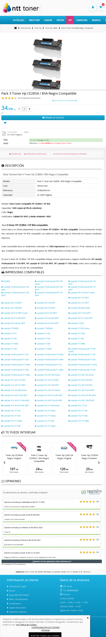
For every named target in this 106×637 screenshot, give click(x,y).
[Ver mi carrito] (100, 7)
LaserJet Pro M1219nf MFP (82, 400)
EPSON (60, 20)
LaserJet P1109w (44, 348)
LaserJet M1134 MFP (12, 302)
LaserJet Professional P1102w (49, 354)
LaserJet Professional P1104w (49, 359)
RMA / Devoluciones (18, 599)
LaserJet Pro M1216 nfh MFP (83, 395)
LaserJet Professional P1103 (82, 354)
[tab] (66, 140)
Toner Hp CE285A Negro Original (64, 456)
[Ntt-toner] (15, 28)
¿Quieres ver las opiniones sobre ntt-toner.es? (51, 561)
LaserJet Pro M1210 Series (48, 390)
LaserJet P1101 (10, 333)
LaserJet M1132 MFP (79, 297)
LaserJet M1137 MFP (79, 302)
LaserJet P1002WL (44, 328)
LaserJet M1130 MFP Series (82, 292)
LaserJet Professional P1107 (49, 364)
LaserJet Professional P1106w (16, 364)
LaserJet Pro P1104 (11, 415)
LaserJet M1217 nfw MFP (81, 318)
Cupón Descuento (17, 607)
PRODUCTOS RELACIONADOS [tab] (66, 154)
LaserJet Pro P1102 (11, 410)
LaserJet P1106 (77, 338)
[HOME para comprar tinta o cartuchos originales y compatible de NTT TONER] (22, 13)
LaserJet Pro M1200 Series (15, 390)
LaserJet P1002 (77, 323)
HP (70, 20)
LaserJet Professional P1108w (49, 369)
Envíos (12, 590)
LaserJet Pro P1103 (78, 410)
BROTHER (34, 20)
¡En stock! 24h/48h (39, 140)
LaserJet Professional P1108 (15, 369)
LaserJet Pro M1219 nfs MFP (16, 405)
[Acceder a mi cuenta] (93, 7)
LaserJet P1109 (10, 348)
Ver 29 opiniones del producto (29, 98)
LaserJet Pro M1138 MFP (47, 385)
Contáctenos (15, 603)
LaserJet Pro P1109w (45, 426)
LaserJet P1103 (10, 338)
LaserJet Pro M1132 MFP (14, 380)
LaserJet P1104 (43, 338)
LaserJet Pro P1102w (45, 410)
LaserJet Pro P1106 (78, 415)
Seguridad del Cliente (19, 595)
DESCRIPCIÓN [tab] (15, 154)
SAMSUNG (81, 20)
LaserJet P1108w (77, 343)
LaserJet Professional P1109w (16, 375)
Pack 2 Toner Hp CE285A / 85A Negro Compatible (89, 458)
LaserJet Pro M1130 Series (82, 375)
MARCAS (96, 20)
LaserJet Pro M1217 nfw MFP (16, 400)
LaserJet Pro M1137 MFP (14, 385)
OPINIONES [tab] (82, 154)
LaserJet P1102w (77, 333)
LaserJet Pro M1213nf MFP (15, 395)
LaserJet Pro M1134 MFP (47, 380)
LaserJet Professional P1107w (83, 364)
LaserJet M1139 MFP (45, 308)
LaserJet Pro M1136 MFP (81, 380)
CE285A (6, 281)
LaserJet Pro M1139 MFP (81, 385)
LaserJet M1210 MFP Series (15, 313)
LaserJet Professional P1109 (82, 369)
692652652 (72, 590)
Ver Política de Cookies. (26, 624)
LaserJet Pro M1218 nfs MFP (49, 400)
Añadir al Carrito (54, 117)
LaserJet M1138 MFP (12, 308)
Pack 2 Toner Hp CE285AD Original (14, 456)
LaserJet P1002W (10, 328)
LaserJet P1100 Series (80, 328)
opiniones (86, 572)
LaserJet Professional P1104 (15, 359)
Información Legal (17, 586)
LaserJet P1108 (43, 343)
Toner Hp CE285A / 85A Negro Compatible (39, 456)
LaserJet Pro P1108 (45, 421)
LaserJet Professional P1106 (82, 359)
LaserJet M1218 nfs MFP (14, 323)
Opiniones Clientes (18, 611)
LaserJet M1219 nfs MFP (47, 323)
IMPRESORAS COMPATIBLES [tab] (36, 154)
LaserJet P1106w (10, 343)
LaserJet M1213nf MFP (80, 313)
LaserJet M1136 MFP (45, 302)
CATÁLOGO (19, 20)
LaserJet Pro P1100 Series (48, 405)
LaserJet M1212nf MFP (46, 313)
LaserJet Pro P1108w (79, 421)
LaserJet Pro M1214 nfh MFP (49, 395)
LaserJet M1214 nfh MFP (14, 318)
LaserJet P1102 (43, 333)
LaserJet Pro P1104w (45, 415)
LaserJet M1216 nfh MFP (47, 318)
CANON (48, 20)
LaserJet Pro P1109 (11, 426)
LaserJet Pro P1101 (78, 405)
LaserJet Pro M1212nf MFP (82, 390)
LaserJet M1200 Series (80, 308)
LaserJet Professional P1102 (15, 354)
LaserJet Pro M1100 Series (48, 375)
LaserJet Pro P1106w (12, 421)
